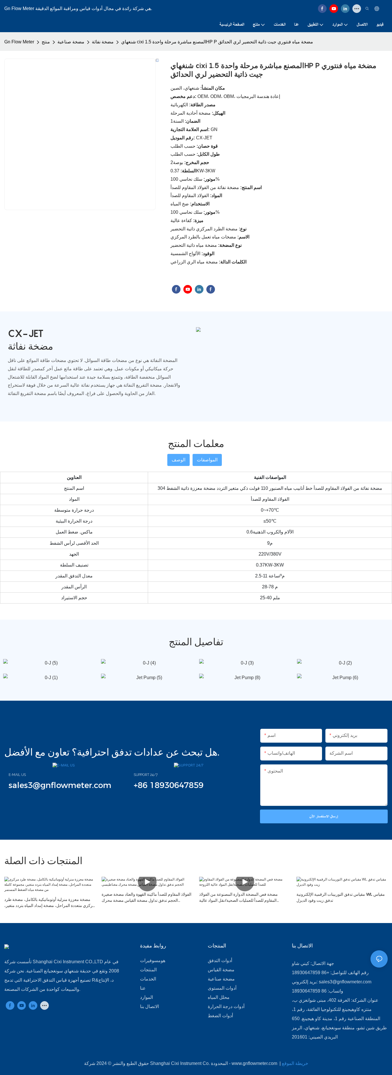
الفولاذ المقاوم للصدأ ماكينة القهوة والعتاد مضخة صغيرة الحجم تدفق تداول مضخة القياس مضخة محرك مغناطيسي (146, 897)
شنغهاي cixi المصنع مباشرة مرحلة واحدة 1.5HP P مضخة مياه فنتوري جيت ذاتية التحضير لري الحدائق (217, 41)
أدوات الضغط (220, 1015)
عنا (143, 988)
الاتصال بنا (149, 1006)
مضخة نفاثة (103, 41)
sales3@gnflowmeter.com (345, 981)
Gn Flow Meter (19, 41)
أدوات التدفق (220, 960)
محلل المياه (219, 997)
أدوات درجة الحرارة (226, 1006)
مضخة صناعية (70, 41)
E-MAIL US (17, 775)
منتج (46, 41)
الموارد (146, 997)
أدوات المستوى (222, 988)
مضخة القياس (221, 969)
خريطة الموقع (295, 1063)
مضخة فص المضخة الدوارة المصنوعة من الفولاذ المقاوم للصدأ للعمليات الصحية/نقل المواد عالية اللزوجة (238, 897)
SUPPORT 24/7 (146, 775)
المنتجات (148, 969)
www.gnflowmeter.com (255, 1063)
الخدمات (148, 978)
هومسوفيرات (152, 960)
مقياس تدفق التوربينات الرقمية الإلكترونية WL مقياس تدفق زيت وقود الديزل (340, 897)
